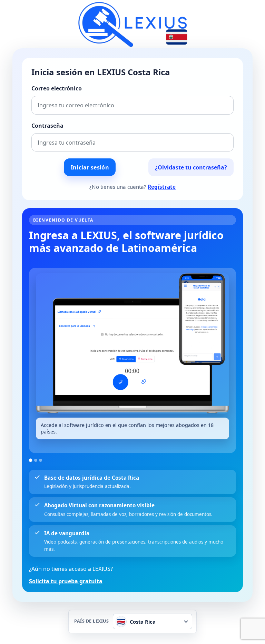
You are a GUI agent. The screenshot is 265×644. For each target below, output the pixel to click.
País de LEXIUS (91, 621)
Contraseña (47, 125)
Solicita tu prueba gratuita (65, 581)
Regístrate (162, 186)
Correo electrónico (56, 88)
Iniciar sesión (90, 167)
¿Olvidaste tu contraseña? (191, 167)
